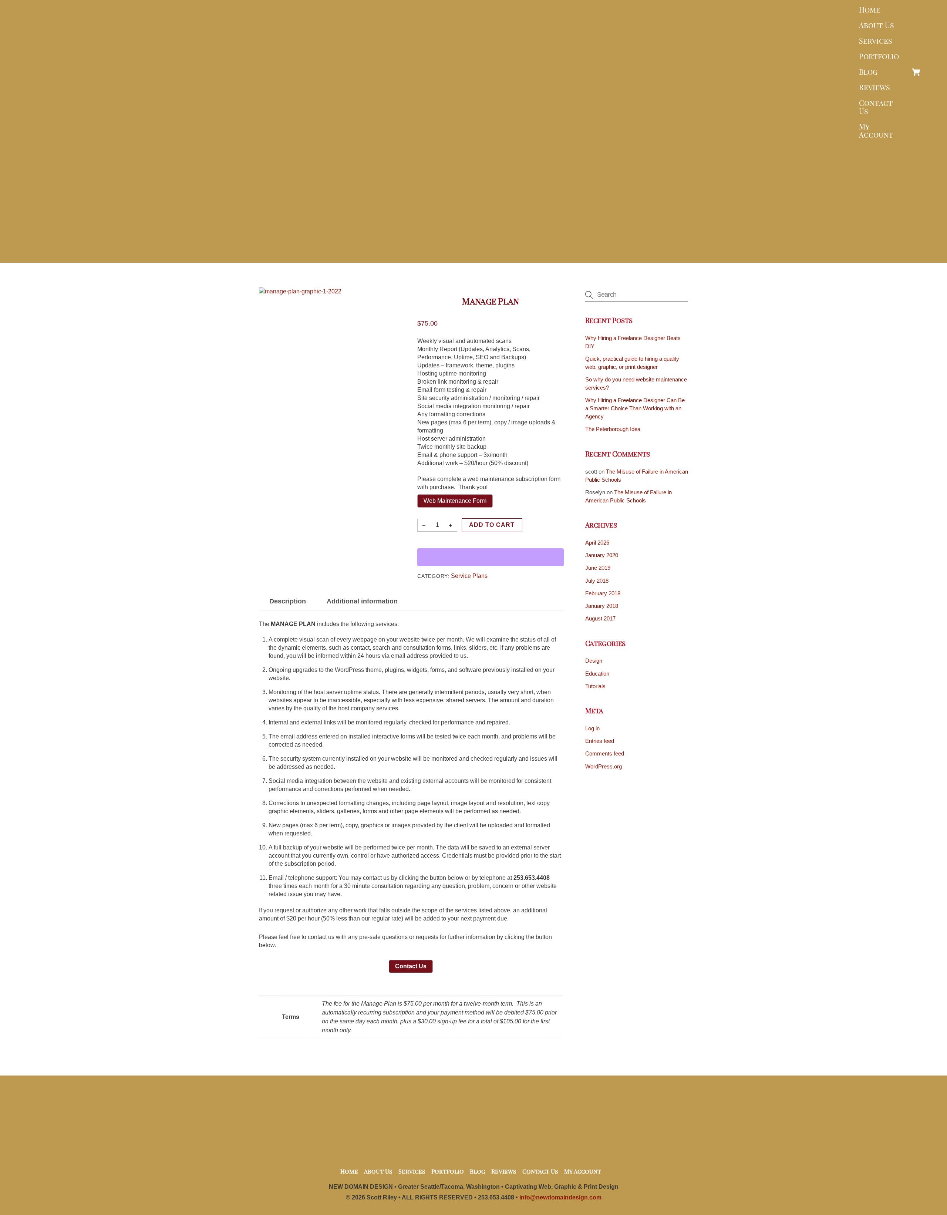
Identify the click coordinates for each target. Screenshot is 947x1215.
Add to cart (492, 525)
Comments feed (604, 753)
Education (597, 673)
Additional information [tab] (362, 601)
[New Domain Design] (471, 251)
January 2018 (601, 606)
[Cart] (916, 72)
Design (593, 660)
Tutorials (595, 686)
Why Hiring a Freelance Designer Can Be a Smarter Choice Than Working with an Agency (635, 408)
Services (875, 41)
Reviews (874, 87)
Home (869, 9)
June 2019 (597, 568)
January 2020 (601, 555)
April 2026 (597, 542)
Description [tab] (287, 601)
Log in (592, 728)
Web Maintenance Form (455, 501)
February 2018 (602, 593)
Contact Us (876, 107)
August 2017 (600, 618)
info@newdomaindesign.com (560, 1197)
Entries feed (599, 741)
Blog (868, 72)
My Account (876, 130)
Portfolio (879, 56)
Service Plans (469, 576)
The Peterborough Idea (612, 429)
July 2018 (597, 581)
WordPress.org (603, 766)
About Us (876, 25)
